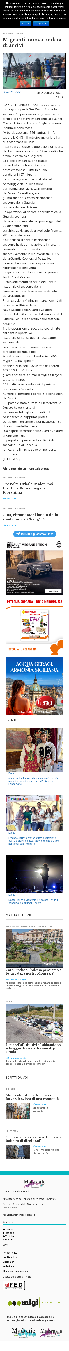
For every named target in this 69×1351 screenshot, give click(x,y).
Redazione (8, 1267)
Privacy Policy (10, 1253)
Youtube (9, 1237)
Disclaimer (8, 1262)
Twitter (9, 1230)
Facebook (9, 1233)
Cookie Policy (10, 1258)
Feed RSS (10, 1240)
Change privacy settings (15, 1271)
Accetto (25, 23)
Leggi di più (41, 23)
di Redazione (12, 92)
